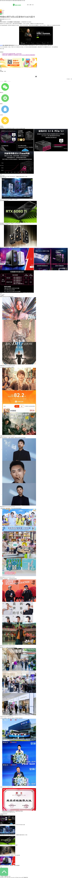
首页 (1, 0)
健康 (19, 0)
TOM (1, 177)
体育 (6, 0)
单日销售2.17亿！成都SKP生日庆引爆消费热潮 (8, 647)
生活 (11, 0)
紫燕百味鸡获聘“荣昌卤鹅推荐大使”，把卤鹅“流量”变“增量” (12, 811)
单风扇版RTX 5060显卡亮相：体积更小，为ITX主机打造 (10, 223)
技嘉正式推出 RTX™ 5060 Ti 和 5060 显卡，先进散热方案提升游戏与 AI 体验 (13, 176)
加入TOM (8, 876)
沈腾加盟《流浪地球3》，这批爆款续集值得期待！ (8, 578)
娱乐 (4, 0)
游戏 (8, 0)
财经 (17, 0)
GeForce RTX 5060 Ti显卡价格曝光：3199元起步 (8, 199)
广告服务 (5, 876)
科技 (24, 0)
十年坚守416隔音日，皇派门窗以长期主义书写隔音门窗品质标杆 (11, 718)
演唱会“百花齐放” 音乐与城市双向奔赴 (6, 296)
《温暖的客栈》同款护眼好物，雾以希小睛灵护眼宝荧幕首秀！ (11, 508)
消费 (20, 0)
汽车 (22, 0)
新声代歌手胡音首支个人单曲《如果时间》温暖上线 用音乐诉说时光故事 (12, 437)
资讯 (2, 0)
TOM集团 (1, 876)
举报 (1, 70)
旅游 (10, 0)
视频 (15, 0)
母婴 (13, 0)
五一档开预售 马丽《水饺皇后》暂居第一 (7, 367)
